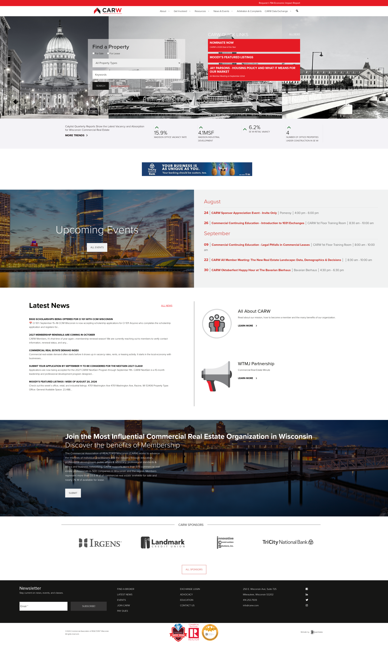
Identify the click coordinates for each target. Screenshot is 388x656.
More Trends (74, 135)
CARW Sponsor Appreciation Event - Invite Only (244, 213)
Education (186, 600)
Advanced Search (120, 85)
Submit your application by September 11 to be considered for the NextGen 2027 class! (86, 366)
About (163, 11)
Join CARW (123, 605)
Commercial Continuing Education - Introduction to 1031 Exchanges (258, 223)
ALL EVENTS (97, 247)
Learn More (245, 325)
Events (121, 600)
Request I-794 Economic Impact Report (279, 3)
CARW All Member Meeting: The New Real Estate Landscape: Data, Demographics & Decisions (276, 260)
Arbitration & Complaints (249, 11)
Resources (200, 11)
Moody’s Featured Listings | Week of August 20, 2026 (63, 381)
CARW (113, 11)
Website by (305, 632)
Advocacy (186, 594)
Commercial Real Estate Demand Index (54, 350)
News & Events (221, 11)
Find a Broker (125, 589)
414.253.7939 (250, 600)
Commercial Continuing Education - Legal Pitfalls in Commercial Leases (261, 245)
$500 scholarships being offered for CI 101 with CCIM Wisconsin (71, 319)
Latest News (124, 594)
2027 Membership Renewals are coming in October (62, 334)
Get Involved (180, 11)
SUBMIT (73, 493)
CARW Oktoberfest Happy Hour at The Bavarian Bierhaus (251, 270)
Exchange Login (190, 589)
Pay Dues (122, 610)
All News (294, 34)
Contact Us (187, 605)
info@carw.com (251, 605)
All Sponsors (194, 569)
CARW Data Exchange (276, 11)
